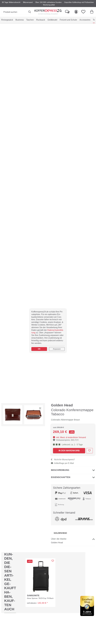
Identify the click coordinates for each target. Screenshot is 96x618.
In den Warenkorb (69, 451)
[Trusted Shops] (87, 606)
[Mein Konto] (76, 12)
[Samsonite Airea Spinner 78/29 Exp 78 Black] (40, 576)
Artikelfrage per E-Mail (64, 463)
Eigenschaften (60, 477)
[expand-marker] (40, 408)
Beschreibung (60, 470)
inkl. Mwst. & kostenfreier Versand (71, 437)
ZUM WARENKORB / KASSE (70, 26)
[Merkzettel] (84, 12)
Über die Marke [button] (58, 539)
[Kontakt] (67, 12)
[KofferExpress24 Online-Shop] (48, 12)
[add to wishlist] (89, 450)
